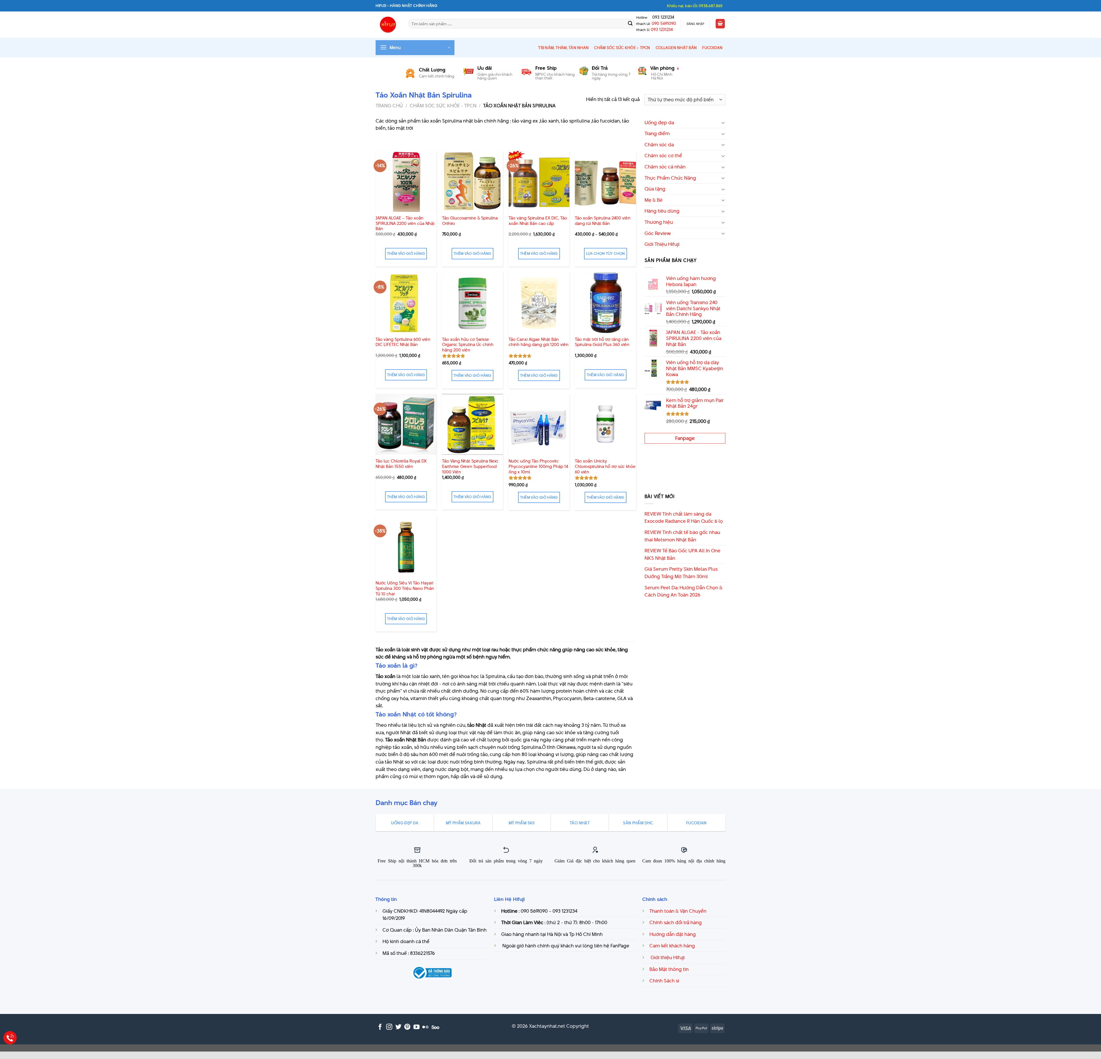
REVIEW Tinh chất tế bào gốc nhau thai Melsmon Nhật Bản (682, 536)
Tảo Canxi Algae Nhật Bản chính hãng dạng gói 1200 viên (539, 342)
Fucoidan (712, 47)
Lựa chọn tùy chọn (605, 253)
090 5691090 (664, 23)
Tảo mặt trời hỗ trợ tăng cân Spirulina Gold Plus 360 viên (602, 342)
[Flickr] (425, 1027)
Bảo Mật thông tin (669, 969)
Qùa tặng (655, 188)
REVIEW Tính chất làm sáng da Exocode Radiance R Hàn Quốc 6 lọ (684, 517)
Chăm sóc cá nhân (665, 166)
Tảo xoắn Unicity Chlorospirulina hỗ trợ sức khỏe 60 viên (605, 466)
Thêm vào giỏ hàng (406, 253)
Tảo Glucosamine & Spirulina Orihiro (470, 220)
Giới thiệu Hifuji (667, 957)
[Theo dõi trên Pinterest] (407, 1027)
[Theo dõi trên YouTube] (416, 1027)
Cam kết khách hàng (672, 945)
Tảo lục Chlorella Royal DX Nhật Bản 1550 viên (401, 463)
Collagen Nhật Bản (676, 47)
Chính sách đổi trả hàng (675, 922)
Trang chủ (389, 105)
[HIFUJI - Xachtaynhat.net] (388, 25)
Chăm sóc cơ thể (663, 155)
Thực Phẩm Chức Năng (670, 177)
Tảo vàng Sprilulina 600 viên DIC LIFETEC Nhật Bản (403, 342)
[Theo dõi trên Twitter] (398, 1027)
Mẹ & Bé (654, 200)
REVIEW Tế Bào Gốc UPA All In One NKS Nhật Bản (683, 554)
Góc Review (658, 233)
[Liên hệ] (10, 1037)
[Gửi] (630, 24)
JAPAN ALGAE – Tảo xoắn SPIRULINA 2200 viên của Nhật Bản (405, 223)
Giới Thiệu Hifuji (662, 244)
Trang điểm (657, 133)
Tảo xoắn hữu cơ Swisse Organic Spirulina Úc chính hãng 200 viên (467, 345)
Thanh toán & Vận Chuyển (677, 911)
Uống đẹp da (659, 122)
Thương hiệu (659, 222)
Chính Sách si (664, 980)
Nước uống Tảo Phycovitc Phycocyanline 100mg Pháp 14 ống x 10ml (538, 466)
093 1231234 (661, 17)
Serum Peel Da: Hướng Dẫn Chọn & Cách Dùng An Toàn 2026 (684, 591)
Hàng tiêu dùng (662, 210)
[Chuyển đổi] (723, 122)
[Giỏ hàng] (720, 23)
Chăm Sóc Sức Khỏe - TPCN (443, 105)
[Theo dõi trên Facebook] (380, 1027)
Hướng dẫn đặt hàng (672, 934)
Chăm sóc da (659, 144)
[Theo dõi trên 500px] (435, 1027)
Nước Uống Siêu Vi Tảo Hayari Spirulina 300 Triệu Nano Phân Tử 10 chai (405, 588)
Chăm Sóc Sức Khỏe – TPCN (622, 47)
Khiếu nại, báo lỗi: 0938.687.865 (695, 6)
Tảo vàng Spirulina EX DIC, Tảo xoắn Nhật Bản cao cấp (538, 220)
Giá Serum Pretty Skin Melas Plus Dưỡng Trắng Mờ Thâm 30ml (681, 573)
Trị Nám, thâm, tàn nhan (563, 47)
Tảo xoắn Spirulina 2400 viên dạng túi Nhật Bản (602, 220)
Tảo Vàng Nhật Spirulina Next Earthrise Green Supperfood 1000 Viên (470, 466)
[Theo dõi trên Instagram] (389, 1027)
